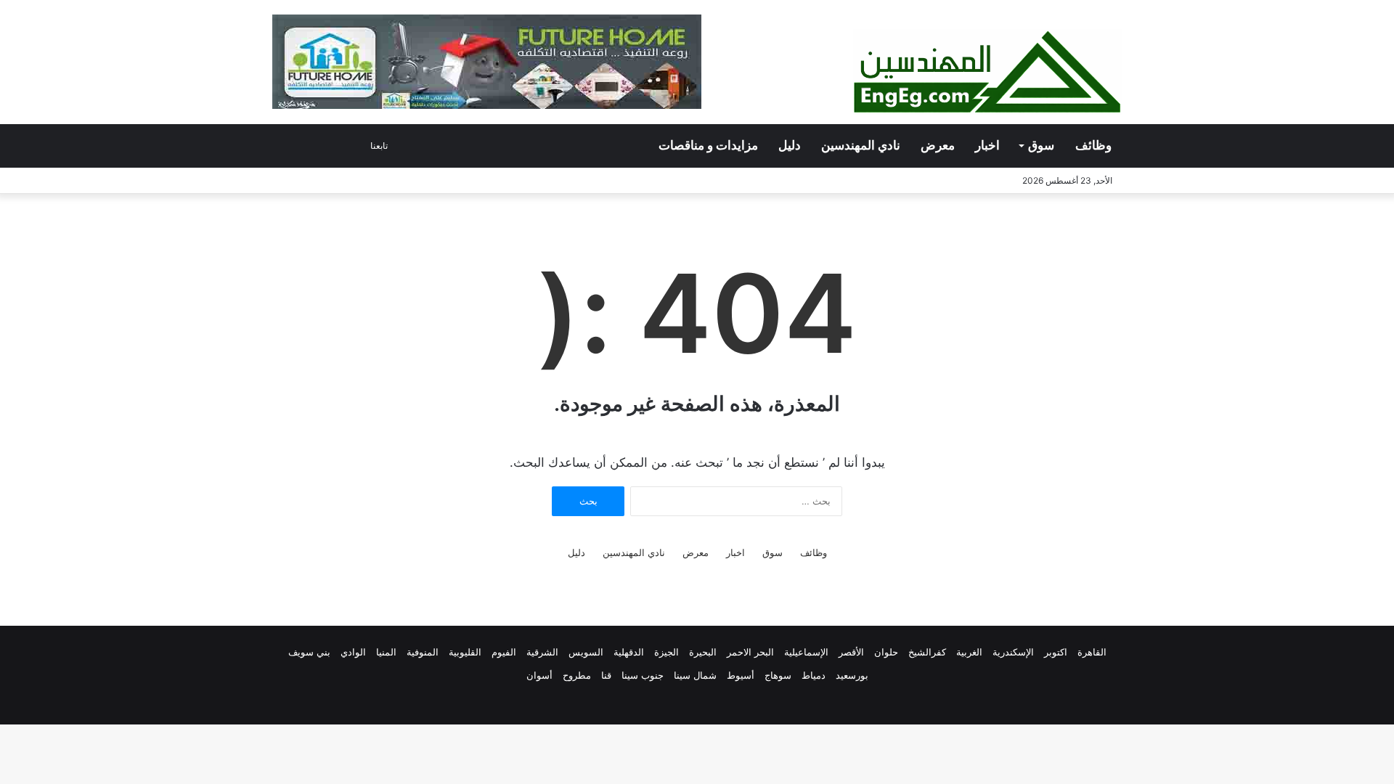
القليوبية (465, 652)
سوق (1041, 145)
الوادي (353, 652)
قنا (606, 675)
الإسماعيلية (806, 652)
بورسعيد (852, 675)
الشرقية (542, 652)
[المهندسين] (987, 72)
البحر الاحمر (750, 652)
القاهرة (1091, 652)
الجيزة (666, 652)
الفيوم (504, 652)
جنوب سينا (642, 675)
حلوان (886, 652)
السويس (585, 652)
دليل (789, 145)
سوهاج (778, 675)
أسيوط (740, 675)
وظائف (1093, 145)
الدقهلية (629, 652)
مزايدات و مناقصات (708, 145)
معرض (938, 145)
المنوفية (423, 652)
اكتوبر (1055, 652)
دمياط (814, 675)
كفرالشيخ (927, 652)
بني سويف (309, 652)
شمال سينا (695, 675)
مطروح (577, 675)
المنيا (386, 652)
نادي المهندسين (860, 145)
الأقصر (851, 652)
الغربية (969, 652)
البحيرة (703, 652)
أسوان (539, 675)
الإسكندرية (1013, 652)
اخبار (987, 145)
